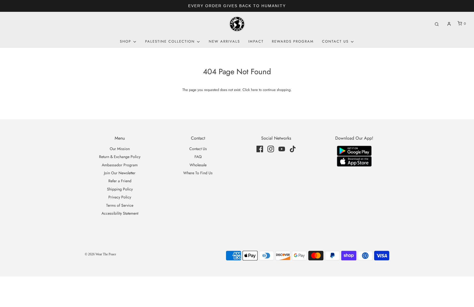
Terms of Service (119, 205)
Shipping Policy (120, 189)
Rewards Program (293, 41)
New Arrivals (224, 41)
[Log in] (449, 24)
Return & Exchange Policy (119, 156)
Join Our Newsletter (120, 173)
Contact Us (198, 148)
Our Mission (120, 148)
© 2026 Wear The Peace (100, 254)
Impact (256, 41)
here (254, 89)
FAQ (198, 156)
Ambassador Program (120, 165)
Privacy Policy (119, 197)
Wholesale (198, 165)
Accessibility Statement (119, 213)
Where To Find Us (198, 173)
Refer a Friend (119, 181)
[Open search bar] (437, 24)
